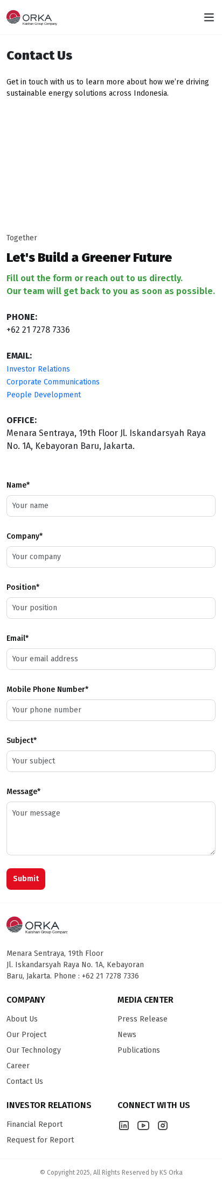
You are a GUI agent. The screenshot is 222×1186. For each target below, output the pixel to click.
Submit (26, 878)
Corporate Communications (53, 382)
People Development (43, 394)
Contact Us (24, 1081)
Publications (138, 1050)
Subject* (21, 740)
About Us (22, 1019)
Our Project (26, 1034)
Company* (24, 536)
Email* (17, 638)
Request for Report (40, 1140)
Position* (22, 587)
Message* (23, 791)
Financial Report (34, 1124)
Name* (18, 485)
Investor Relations (38, 369)
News (126, 1034)
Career (18, 1065)
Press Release (142, 1019)
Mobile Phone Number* (47, 689)
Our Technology (33, 1050)
